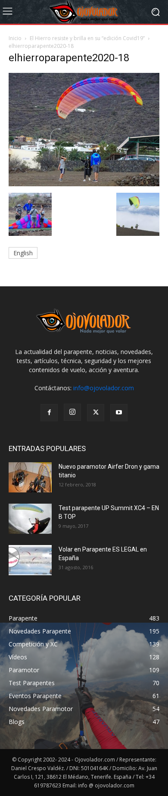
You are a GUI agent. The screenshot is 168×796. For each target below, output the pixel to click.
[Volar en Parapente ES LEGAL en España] (30, 560)
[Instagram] (72, 412)
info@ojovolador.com (103, 388)
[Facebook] (49, 412)
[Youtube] (119, 412)
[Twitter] (95, 412)
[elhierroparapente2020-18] (84, 184)
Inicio (15, 38)
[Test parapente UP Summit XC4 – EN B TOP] (30, 519)
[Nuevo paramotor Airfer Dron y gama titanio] (30, 477)
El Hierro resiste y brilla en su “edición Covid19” (87, 38)
